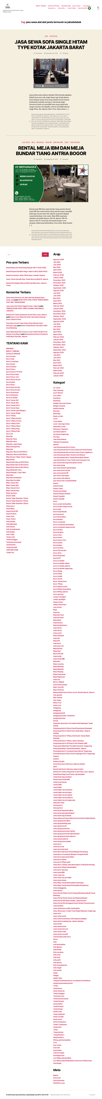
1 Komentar (65, 53)
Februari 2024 (58, 337)
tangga (55, 975)
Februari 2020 (58, 373)
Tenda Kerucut (58, 996)
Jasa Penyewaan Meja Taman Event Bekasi (69, 455)
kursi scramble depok (61, 563)
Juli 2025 (56, 293)
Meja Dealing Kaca (13, 447)
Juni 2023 (57, 358)
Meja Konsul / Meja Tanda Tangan (18, 457)
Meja (33, 142)
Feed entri (57, 1078)
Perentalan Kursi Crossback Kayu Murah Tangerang (72, 751)
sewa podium (58, 906)
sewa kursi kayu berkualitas (63, 857)
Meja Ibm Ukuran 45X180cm (16, 452)
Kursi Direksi (58, 530)
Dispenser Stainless (60, 429)
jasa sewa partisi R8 (60, 473)
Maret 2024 (57, 334)
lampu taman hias (59, 605)
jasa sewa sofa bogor (61, 475)
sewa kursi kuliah (59, 859)
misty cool (57, 705)
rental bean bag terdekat (62, 777)
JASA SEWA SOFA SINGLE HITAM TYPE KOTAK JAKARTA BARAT (51, 44)
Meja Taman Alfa (12, 485)
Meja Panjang (58, 672)
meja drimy (57, 630)
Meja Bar (9, 436)
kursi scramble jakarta (61, 566)
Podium (56, 756)
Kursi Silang (57, 571)
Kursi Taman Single (13, 413)
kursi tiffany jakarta (60, 592)
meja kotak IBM (59, 659)
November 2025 (59, 283)
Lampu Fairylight (59, 597)
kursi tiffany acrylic (60, 587)
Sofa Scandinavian (13, 529)
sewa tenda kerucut (60, 929)
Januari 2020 (58, 376)
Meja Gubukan (58, 636)
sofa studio (57, 970)
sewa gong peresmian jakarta (64, 836)
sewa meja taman (59, 880)
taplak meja (57, 978)
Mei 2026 (56, 267)
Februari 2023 (58, 368)
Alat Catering (58, 390)
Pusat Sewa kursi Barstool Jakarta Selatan (69, 764)
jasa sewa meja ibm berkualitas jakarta (58, 236)
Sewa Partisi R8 (82, 8)
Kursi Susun (57, 579)
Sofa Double (10, 521)
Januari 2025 (58, 309)
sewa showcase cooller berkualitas (66, 908)
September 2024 (59, 319)
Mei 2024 (56, 329)
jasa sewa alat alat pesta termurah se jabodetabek (49, 119)
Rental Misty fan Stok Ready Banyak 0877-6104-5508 (26, 268)
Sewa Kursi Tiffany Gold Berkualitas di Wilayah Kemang (74, 865)
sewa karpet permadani (62, 841)
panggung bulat (59, 713)
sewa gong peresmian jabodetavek (66, 834)
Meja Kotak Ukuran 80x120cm (17, 465)
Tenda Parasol (58, 1001)
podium (56, 759)
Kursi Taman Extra (13, 405)
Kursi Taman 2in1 (12, 400)
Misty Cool (57, 703)
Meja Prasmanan (59, 674)
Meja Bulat (40, 142)
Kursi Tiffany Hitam (13, 426)
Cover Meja (57, 421)
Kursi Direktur (11, 367)
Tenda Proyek (58, 1006)
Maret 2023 (57, 365)
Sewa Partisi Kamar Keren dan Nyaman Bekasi (70, 898)
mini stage (57, 700)
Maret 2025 (57, 303)
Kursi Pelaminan (12, 395)
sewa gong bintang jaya (62, 823)
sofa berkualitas (59, 944)
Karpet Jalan (58, 488)
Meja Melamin (58, 669)
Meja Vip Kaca (11, 493)
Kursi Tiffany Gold (13, 423)
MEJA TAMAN (58, 682)
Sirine (55, 939)
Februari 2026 (58, 275)
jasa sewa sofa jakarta (61, 478)
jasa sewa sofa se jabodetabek (64, 481)
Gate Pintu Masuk (59, 439)
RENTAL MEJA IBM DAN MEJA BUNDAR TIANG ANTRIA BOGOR (51, 150)
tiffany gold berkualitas (62, 1040)
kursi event (57, 535)
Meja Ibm (49, 142)
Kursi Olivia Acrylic (13, 387)
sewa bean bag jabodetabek (63, 813)
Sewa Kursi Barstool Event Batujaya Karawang (70, 852)
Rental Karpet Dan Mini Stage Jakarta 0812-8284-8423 (26, 271)
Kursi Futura (10, 369)
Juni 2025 (57, 296)
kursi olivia (57, 553)
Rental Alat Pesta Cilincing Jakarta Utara (68, 769)
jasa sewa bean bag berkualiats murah (67, 463)
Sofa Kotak (53, 36)
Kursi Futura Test (12, 377)
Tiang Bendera (58, 1035)
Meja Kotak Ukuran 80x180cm (17, 467)
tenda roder (57, 1012)
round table (57, 785)
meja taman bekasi (60, 685)
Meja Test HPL (58, 687)
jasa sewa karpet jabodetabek (64, 468)
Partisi (55, 721)
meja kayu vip (58, 646)
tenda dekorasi (59, 991)
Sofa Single (10, 532)
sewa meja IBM (58, 142)
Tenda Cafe (10, 537)
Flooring (56, 437)
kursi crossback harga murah (64, 527)
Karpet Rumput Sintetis (61, 494)
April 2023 (57, 363)
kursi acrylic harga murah (62, 506)
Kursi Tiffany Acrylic (13, 418)
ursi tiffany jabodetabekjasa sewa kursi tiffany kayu (72, 1061)
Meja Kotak (10, 460)
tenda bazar (57, 988)
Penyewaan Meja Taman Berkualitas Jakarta (69, 748)
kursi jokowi (57, 543)
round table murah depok (62, 795)
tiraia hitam (57, 1050)
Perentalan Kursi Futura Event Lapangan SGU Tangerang (74, 754)
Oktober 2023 (58, 347)
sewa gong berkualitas (61, 821)
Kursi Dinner (10, 364)
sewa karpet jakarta (60, 839)
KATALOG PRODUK (53, 6)
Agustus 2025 (58, 290)
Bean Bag (56, 414)
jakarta (56, 444)
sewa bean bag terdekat (62, 816)
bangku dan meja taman (62, 403)
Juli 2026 (56, 262)
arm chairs (57, 395)
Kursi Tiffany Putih (13, 431)
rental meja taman (60, 782)
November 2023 (59, 345)
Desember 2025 (59, 280)
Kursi (55, 501)
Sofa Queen (10, 527)
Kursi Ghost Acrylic (13, 379)
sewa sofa (57, 913)
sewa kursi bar (58, 847)
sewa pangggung (59, 888)
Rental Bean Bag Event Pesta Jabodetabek (69, 774)
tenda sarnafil (58, 1017)
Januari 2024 (58, 340)
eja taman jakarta (59, 432)
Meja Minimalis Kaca (13, 470)
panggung (57, 710)
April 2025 (57, 301)
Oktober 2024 (58, 316)
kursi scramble (58, 561)
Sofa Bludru (57, 947)
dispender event (59, 426)
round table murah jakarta (63, 798)
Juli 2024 (56, 324)
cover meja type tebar (61, 424)
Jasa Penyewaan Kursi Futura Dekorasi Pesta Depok (72, 450)
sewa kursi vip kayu (60, 870)
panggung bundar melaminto (64, 716)
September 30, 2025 (52, 53)
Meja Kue (56, 661)
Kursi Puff (56, 558)
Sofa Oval (56, 955)
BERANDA (10, 348)
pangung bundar (59, 718)
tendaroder (57, 1027)
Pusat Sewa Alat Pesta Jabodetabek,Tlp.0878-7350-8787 (30, 1095)
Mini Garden (57, 697)
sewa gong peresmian (61, 828)
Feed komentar (59, 1080)
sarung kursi (58, 805)
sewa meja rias (59, 875)
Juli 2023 (56, 355)
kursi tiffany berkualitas (62, 589)
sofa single (57, 968)
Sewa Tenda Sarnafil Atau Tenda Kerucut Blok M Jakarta (27, 279)
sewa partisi (57, 890)
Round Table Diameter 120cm (17, 498)
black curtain (58, 416)
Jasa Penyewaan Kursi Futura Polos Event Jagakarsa (72, 452)
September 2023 (59, 350)
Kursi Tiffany (11, 416)
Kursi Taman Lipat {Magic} (16, 410)
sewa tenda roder (59, 932)
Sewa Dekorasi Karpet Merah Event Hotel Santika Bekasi (74, 818)
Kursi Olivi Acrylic (59, 550)
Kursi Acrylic (11, 356)
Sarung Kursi (58, 808)
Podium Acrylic (59, 761)
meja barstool (58, 617)
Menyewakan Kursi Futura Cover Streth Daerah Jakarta (73, 692)
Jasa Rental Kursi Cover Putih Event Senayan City (71, 460)
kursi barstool (58, 514)
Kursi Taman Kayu (12, 408)
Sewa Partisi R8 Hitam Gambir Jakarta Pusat (69, 901)
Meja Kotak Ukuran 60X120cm (17, 462)
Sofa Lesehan (58, 952)
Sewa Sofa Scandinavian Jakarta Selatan (68, 921)
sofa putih (57, 960)
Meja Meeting (58, 666)
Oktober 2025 (58, 285)
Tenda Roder (11, 545)
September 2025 (59, 288)
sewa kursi (57, 844)
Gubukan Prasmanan (60, 442)
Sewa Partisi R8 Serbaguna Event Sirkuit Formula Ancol (73, 903)
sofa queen (57, 962)
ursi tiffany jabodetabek (62, 1058)
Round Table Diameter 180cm (17, 503)
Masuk (55, 1075)
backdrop (56, 398)
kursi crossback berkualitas (63, 525)
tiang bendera (58, 1037)
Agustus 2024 (58, 321)
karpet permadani (60, 491)
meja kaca (57, 643)
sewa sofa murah (59, 916)
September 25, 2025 (52, 159)
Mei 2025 (56, 298)
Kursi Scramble (12, 398)
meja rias (56, 679)
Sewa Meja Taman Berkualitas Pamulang (68, 883)
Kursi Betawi (58, 519)
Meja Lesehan (58, 664)
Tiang (66, 142)
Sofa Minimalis (11, 524)
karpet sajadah (58, 499)
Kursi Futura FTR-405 (14, 372)
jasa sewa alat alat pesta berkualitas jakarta (43, 114)
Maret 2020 (57, 370)
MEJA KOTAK (58, 654)
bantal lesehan (58, 408)
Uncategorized (58, 1055)
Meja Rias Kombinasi (14, 478)
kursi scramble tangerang (63, 568)
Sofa (46, 36)
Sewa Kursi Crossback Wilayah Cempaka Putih (70, 854)
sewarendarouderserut (62, 937)
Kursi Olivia (10, 385)
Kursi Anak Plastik (60, 512)
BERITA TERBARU (41, 6)
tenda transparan (59, 1022)
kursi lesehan (58, 548)
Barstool (56, 411)
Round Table (10, 496)
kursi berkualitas (59, 517)
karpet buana (58, 486)
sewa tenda (57, 924)
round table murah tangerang (64, 800)
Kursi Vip (9, 434)
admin (40, 53)
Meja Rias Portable (13, 480)
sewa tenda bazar (59, 926)
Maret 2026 (57, 272)
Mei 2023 (56, 360)
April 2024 (57, 332)
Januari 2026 (58, 278)
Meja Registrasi (59, 677)
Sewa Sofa (61, 8)
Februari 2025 (58, 306)
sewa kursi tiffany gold (61, 862)
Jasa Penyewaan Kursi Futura (64, 447)
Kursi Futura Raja (12, 374)
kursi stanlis (57, 576)
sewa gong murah (60, 826)
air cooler (56, 388)
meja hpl (56, 638)
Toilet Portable (58, 1053)
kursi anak (57, 509)
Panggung (57, 708)
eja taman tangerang (61, 434)
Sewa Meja (86, 6)
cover (55, 419)
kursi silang (57, 574)
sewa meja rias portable (62, 877)
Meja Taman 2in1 (12, 483)
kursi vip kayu (58, 594)
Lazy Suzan (57, 607)
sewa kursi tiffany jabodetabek (64, 867)
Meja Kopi (57, 651)
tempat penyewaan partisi (63, 983)
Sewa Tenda (76, 6)
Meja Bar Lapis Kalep (14, 444)
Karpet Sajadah (59, 496)
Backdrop (56, 401)
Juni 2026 (57, 265)
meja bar (56, 612)
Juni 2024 (57, 327)
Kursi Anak (10, 359)
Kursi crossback (59, 522)
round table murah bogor (62, 792)
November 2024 (59, 314)
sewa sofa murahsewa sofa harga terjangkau (70, 919)
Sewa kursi (51, 8)
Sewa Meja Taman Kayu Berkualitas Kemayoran (71, 885)
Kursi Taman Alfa (12, 403)
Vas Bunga (57, 1063)
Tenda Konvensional (13, 542)
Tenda (55, 986)
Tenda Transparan (60, 1024)
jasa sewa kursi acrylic (61, 470)
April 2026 (57, 270)
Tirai (55, 1042)
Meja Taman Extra (13, 488)
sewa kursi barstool (60, 849)
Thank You (10, 552)
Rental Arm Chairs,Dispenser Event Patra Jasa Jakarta (26, 315)
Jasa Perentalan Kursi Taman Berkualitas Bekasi (71, 457)
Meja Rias (9, 475)
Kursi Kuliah (10, 382)
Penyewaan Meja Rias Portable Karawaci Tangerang (72, 746)
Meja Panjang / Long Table (16, 472)
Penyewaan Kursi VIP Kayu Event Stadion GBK (70, 743)
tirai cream (57, 1045)
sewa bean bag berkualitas (63, 810)
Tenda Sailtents (59, 1014)
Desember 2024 (59, 311)
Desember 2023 (59, 342)
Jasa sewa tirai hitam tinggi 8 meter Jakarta (22, 306)
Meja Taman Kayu (12, 491)
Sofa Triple (10, 534)
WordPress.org (59, 1083)
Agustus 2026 (58, 259)
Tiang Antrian (75, 142)
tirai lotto (56, 1048)
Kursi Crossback (12, 361)
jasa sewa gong (59, 465)
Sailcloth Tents (58, 803)
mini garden (57, 695)
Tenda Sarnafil (11, 547)
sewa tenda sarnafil (60, 934)
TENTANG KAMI (66, 6)
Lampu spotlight (59, 599)
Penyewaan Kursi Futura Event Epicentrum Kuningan (72, 728)
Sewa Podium (72, 8)
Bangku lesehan (59, 406)
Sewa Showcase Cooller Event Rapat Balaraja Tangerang (74, 911)
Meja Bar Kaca (11, 439)
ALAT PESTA (26, 142)
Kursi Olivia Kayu (12, 392)
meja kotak (57, 656)
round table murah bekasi (62, 790)
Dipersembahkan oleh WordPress (60, 1095)
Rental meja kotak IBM (61, 779)
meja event (57, 633)
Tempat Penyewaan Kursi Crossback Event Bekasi (71, 981)
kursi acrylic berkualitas (62, 504)
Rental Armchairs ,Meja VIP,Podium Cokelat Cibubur (25, 275)
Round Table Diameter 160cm (17, 501)
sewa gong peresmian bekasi (64, 831)
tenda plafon (58, 1004)
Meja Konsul (57, 648)
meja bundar (58, 623)
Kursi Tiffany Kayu (13, 429)
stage (55, 973)
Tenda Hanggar (12, 540)
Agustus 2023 (58, 352)
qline (55, 767)
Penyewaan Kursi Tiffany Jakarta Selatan (68, 741)
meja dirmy (57, 628)
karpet (55, 483)
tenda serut (57, 1019)
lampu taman (58, 602)
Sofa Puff (56, 957)
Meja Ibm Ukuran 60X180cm (16, 454)
